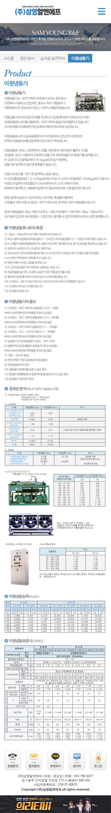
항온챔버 (27, 58)
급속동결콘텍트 (52, 58)
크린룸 (8, 58)
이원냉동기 (80, 58)
